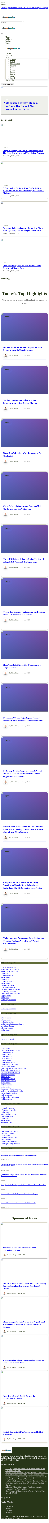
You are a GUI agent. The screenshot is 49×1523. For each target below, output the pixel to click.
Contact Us (9, 80)
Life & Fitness (15, 64)
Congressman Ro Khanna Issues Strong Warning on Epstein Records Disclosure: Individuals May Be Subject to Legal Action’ (23, 885)
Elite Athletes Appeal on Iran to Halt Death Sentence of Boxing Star (22, 267)
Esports (8, 43)
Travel (12, 78)
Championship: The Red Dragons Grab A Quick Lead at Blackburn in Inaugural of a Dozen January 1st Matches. (24, 1324)
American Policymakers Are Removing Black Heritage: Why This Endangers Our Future (23, 229)
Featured (8, 55)
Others (12, 70)
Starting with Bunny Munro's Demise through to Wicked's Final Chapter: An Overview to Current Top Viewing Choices (26, 1483)
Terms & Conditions (15, 1518)
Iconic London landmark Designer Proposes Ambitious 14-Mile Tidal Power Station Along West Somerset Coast (26, 1474)
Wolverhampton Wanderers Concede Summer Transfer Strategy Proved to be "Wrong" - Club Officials (23, 941)
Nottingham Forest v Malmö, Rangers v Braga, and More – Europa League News (21, 105)
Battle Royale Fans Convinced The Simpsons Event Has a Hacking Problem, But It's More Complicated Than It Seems (23, 829)
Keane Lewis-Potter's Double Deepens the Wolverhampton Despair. (19, 1194)
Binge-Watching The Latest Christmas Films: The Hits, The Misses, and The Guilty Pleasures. (24, 152)
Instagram (9, 1510)
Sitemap (4, 1518)
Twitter (8, 1508)
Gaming (13, 60)
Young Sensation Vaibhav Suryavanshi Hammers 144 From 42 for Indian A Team (23, 1185)
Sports (12, 74)
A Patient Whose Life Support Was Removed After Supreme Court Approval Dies (23, 1488)
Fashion (8, 53)
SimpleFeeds (15, 1516)
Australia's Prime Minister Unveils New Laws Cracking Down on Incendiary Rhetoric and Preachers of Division (24, 1286)
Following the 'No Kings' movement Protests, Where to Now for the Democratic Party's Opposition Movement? (23, 774)
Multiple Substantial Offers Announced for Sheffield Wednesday (18, 1203)
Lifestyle (13, 66)
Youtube (8, 1512)
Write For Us (41, 1516)
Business (8, 41)
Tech (12, 76)
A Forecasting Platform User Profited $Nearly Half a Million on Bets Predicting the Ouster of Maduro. (23, 190)
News (12, 68)
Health (12, 62)
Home (7, 37)
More (7, 58)
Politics (12, 72)
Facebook (9, 1506)
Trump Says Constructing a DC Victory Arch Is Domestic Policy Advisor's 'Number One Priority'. (26, 1478)
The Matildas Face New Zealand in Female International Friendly (19, 1155)
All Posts (8, 39)
